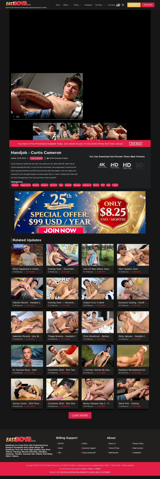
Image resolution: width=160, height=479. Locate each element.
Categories (88, 5)
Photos (76, 5)
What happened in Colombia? (28, 269)
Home (58, 5)
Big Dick (36, 185)
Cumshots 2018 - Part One (61, 403)
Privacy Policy (138, 444)
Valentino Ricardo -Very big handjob (31, 336)
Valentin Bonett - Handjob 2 (26, 302)
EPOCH (61, 444)
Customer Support (89, 448)
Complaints (137, 453)
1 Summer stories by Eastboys (99, 370)
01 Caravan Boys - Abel (24, 370)
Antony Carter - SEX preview (27, 403)
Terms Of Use (114, 448)
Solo (108, 185)
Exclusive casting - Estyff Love (134, 302)
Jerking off (87, 185)
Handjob (68, 185)
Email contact (138, 448)
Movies (96, 185)
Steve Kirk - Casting (129, 403)
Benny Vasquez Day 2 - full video (100, 403)
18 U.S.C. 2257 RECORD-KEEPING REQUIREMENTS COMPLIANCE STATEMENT (80, 472)
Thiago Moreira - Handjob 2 (61, 336)
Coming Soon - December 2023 (64, 269)
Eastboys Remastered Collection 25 (137, 370)
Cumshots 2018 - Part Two (61, 370)
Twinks (115, 185)
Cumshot (44, 185)
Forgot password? (89, 453)
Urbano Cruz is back (93, 302)
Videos (65, 5)
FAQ (59, 453)
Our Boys (98, 5)
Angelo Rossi (25, 185)
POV (102, 185)
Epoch (84, 469)
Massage (76, 185)
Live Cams (111, 5)
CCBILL (85, 444)
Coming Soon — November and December (69, 302)
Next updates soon (128, 269)
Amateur (15, 185)
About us (112, 444)
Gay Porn (53, 185)
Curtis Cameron (36, 158)
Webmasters (113, 453)
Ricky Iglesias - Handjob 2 (132, 336)
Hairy (61, 185)
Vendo (60, 448)
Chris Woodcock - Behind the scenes (102, 336)
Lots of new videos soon (96, 269)
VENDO (97, 469)
